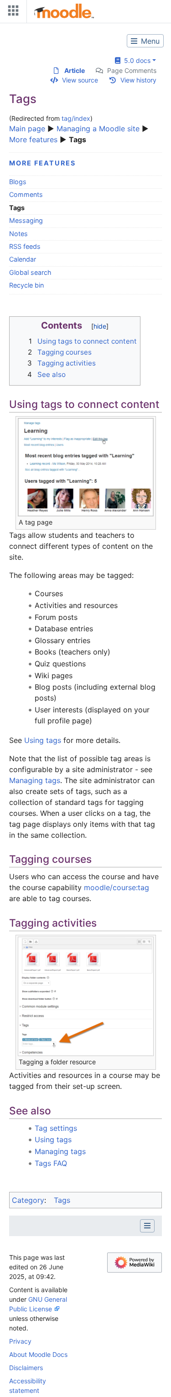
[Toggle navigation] (11, 12)
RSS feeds (25, 246)
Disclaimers (26, 1367)
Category (28, 1200)
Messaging (26, 220)
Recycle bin (26, 285)
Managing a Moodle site (98, 128)
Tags (62, 1200)
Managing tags (34, 780)
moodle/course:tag (116, 887)
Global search (30, 272)
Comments (26, 194)
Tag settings (56, 1128)
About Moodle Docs (38, 1354)
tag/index (76, 118)
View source (80, 80)
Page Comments (131, 70)
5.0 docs (135, 60)
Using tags (42, 740)
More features (33, 139)
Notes (18, 233)
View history (138, 80)
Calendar (22, 259)
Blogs (17, 182)
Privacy (20, 1341)
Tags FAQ (51, 1163)
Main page (27, 128)
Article (74, 70)
